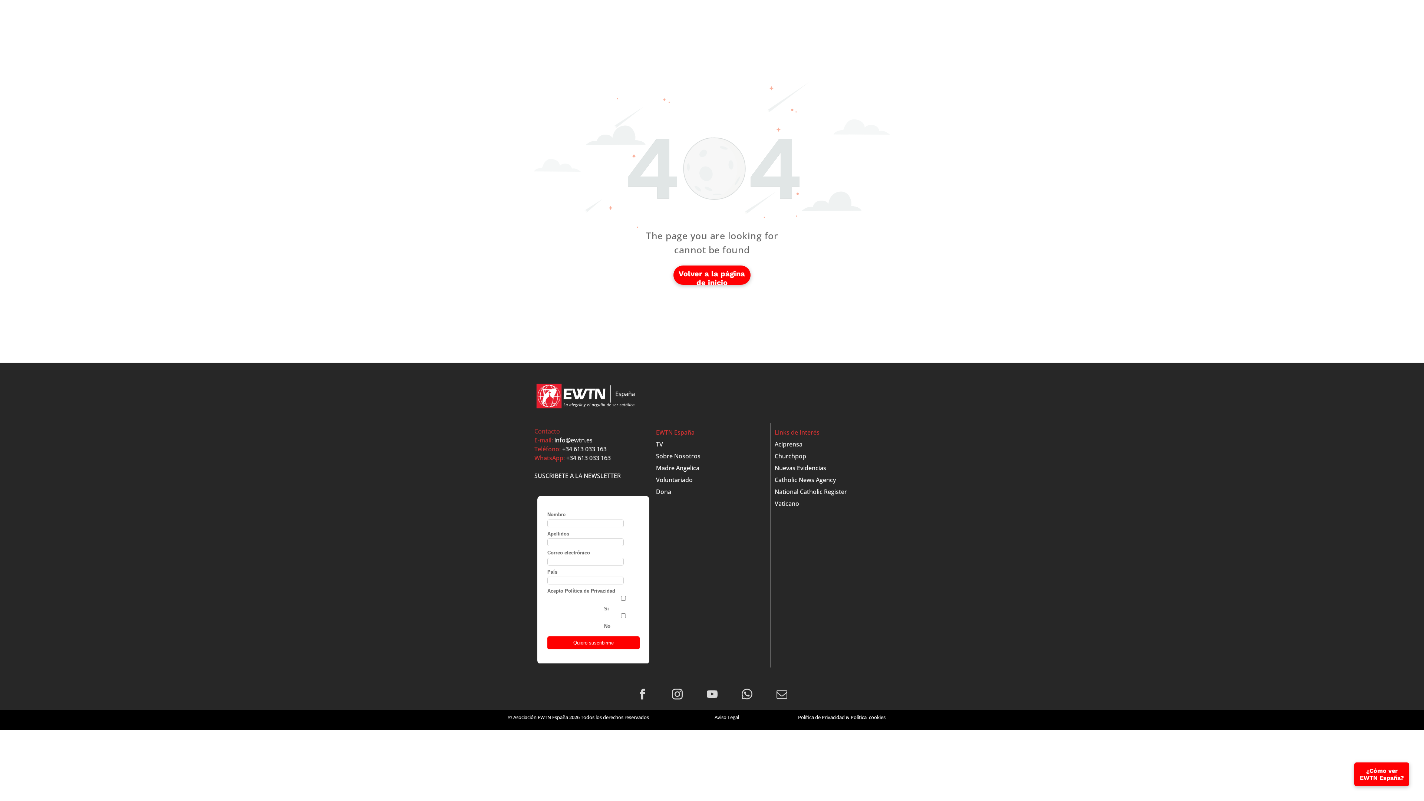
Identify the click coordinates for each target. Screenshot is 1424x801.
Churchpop (790, 456)
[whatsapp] (747, 695)
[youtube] (712, 695)
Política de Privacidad (821, 717)
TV (659, 444)
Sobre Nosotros (678, 456)
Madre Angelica (677, 468)
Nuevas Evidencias (800, 468)
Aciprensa (788, 444)
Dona (663, 492)
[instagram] (677, 695)
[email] (782, 695)
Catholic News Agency (805, 480)
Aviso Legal (727, 717)
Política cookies (868, 717)
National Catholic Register (811, 492)
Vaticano (787, 504)
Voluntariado (674, 480)
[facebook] (642, 695)
